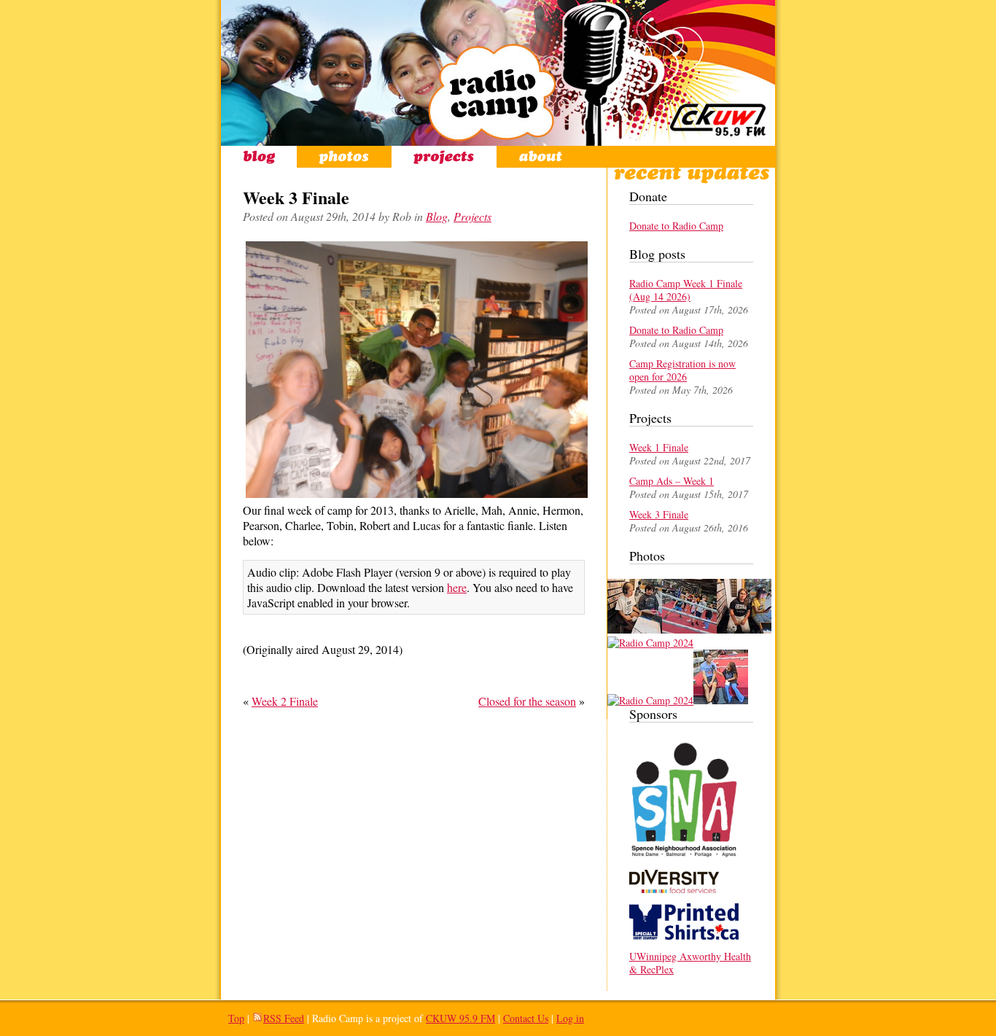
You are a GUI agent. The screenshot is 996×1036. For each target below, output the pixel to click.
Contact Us (525, 1018)
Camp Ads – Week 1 (671, 481)
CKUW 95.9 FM (460, 1018)
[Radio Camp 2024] (634, 629)
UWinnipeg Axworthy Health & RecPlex (690, 962)
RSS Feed (283, 1018)
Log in (570, 1018)
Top (236, 1018)
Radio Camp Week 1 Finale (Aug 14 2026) (685, 289)
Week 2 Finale (285, 701)
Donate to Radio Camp (676, 226)
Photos (344, 157)
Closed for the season (527, 701)
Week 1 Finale (658, 447)
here (457, 587)
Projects (444, 157)
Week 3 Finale (658, 514)
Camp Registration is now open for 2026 (682, 370)
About (540, 157)
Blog (259, 157)
